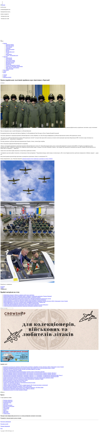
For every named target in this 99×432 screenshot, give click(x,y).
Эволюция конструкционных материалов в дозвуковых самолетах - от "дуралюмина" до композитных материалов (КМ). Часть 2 (32, 375)
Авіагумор (5, 403)
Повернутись (3, 289)
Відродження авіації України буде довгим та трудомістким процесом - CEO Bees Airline (23, 387)
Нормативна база (7, 402)
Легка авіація (9, 47)
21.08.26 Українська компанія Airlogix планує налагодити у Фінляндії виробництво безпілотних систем (27, 298)
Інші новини (9, 54)
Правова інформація (5, 426)
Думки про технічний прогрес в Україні (12, 370)
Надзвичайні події (10, 51)
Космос (7, 50)
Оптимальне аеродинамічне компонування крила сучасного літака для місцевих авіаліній (23, 371)
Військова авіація (10, 45)
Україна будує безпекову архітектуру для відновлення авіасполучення (19, 382)
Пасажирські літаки (10, 61)
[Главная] (3, 4)
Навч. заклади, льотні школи (12, 67)
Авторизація (6, 408)
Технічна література (7, 400)
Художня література (7, 401)
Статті (4, 71)
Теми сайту (5, 411)
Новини (5, 43)
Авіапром (8, 48)
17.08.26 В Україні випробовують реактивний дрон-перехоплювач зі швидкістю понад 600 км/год (25, 304)
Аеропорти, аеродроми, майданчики (14, 66)
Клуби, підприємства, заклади (13, 65)
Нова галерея (6, 407)
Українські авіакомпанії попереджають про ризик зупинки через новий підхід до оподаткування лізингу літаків (29, 368)
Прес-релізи (6, 70)
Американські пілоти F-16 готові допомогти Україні (15, 389)
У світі (7, 53)
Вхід (2, 428)
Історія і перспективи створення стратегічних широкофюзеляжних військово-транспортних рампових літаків (28, 377)
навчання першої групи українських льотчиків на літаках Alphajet (37, 158)
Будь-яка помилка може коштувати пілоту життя (14, 381)
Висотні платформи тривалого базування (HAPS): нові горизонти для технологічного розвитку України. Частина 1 (29, 374)
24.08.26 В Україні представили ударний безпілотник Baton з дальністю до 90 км (21, 297)
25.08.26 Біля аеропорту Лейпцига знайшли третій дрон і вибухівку (18, 295)
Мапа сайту (6, 412)
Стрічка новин (6, 413)
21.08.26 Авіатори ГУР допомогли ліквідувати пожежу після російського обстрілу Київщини (24, 299)
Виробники (8, 64)
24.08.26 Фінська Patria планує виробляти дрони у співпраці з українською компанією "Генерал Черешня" (27, 296)
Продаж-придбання (7, 405)
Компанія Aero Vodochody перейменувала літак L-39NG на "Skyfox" (19, 388)
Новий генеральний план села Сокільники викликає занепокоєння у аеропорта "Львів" (23, 379)
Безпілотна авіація (10, 49)
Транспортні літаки (10, 60)
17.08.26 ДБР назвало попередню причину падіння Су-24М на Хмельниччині (21, 303)
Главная (5, 74)
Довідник (5, 56)
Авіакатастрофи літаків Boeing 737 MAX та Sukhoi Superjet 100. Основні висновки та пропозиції (25, 385)
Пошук (4, 409)
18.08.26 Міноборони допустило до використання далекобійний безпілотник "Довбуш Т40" (24, 302)
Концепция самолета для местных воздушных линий (15, 380)
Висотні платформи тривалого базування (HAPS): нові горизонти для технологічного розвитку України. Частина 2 (29, 372)
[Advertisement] (41, 29)
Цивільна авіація (10, 44)
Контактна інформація (6, 421)
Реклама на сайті (4, 424)
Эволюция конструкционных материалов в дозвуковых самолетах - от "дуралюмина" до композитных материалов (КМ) (31, 376)
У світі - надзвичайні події (12, 55)
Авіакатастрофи (9, 68)
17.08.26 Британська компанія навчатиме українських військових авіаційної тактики (22, 305)
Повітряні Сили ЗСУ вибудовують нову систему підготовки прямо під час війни (21, 369)
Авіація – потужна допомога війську (11, 383)
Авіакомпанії (9, 57)
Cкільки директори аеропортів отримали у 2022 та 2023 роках (17, 386)
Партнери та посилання (8, 406)
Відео (4, 72)
